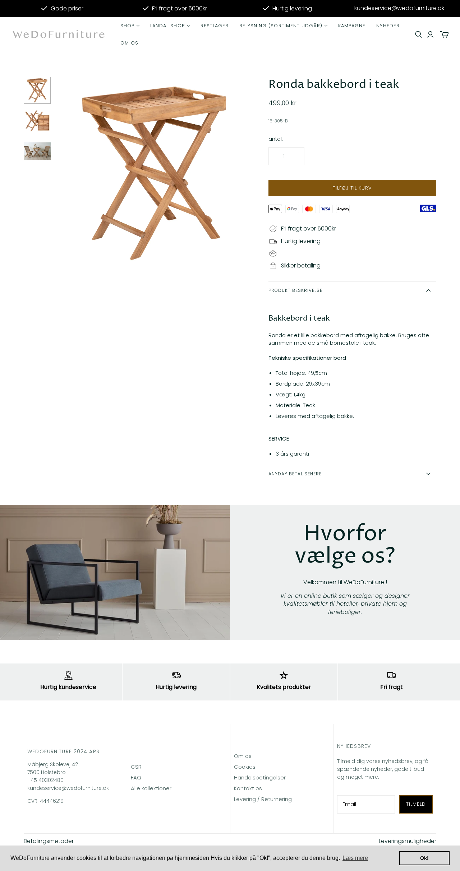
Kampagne (351, 25)
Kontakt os (248, 788)
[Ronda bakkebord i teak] (37, 90)
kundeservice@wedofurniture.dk (399, 8)
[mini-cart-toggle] (444, 34)
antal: (275, 139)
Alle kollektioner (151, 788)
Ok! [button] (424, 858)
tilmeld (416, 804)
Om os (129, 42)
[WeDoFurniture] (59, 34)
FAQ (136, 777)
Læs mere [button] (355, 858)
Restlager (215, 25)
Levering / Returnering (263, 799)
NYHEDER (387, 25)
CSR (136, 766)
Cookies (245, 766)
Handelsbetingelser (260, 777)
